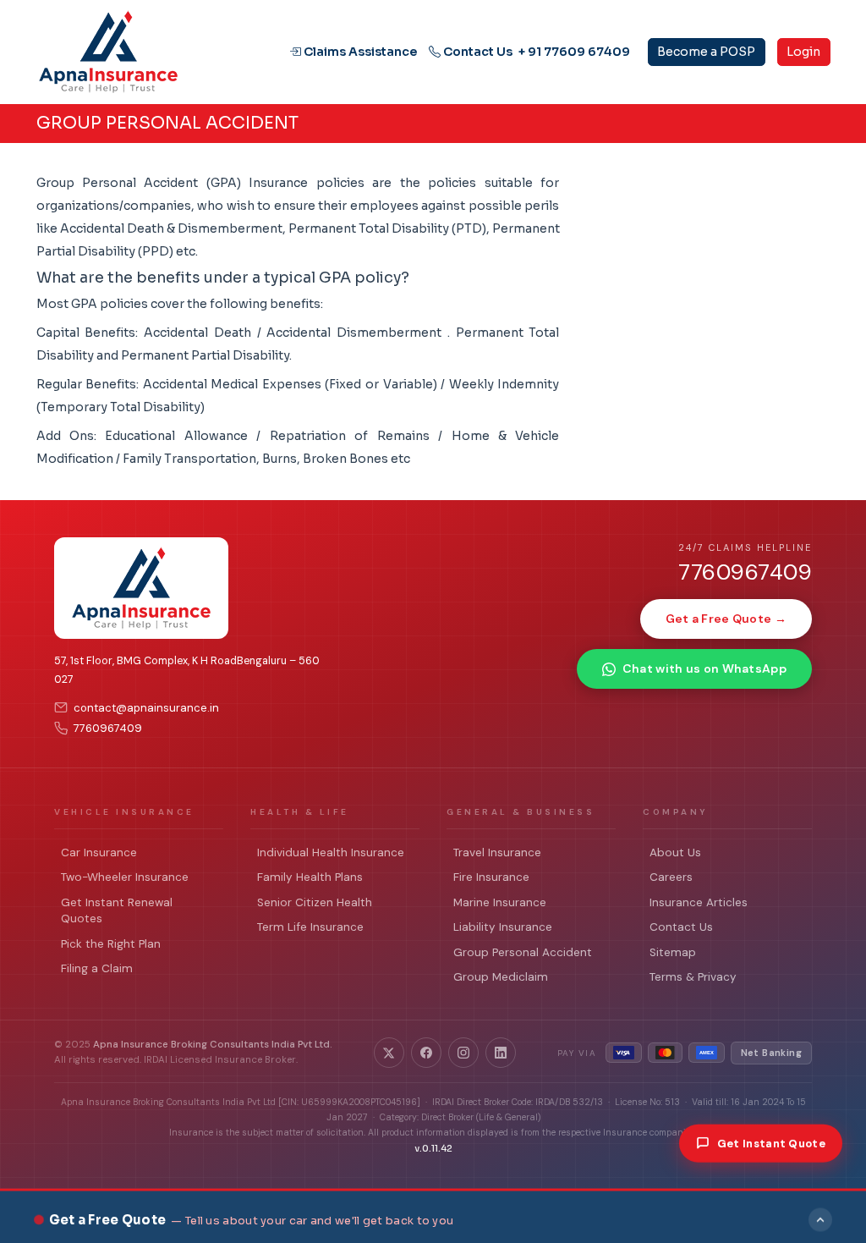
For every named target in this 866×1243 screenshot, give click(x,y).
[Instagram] (463, 1052)
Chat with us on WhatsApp (704, 668)
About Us (675, 852)
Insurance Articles (699, 902)
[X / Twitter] (389, 1052)
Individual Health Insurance (330, 852)
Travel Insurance (497, 852)
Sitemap (673, 952)
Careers (671, 877)
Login (803, 51)
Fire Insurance (491, 877)
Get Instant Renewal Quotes (117, 911)
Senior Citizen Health (314, 902)
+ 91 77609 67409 (574, 51)
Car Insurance (99, 852)
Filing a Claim (97, 968)
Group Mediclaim (500, 977)
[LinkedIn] (500, 1052)
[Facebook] (426, 1052)
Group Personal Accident (522, 952)
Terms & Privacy (693, 977)
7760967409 (108, 728)
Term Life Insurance (310, 927)
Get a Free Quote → (726, 618)
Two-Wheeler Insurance (125, 877)
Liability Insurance (502, 927)
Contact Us (476, 51)
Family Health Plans (310, 877)
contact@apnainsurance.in (146, 708)
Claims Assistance (359, 51)
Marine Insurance (499, 902)
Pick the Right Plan (111, 944)
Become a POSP (706, 51)
